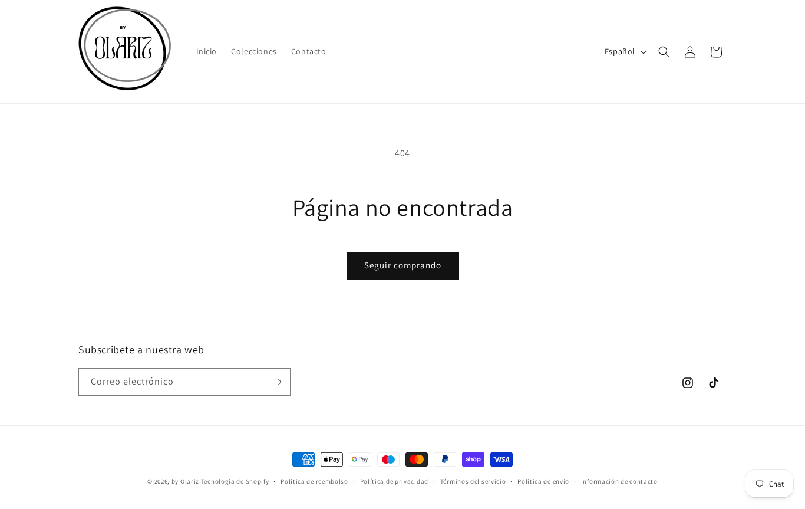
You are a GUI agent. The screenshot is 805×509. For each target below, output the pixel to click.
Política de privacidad (394, 481)
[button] (664, 52)
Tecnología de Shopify (235, 481)
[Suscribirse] (277, 382)
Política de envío (543, 481)
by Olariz (186, 481)
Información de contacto (619, 481)
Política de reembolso (314, 481)
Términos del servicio (473, 481)
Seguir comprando (402, 265)
